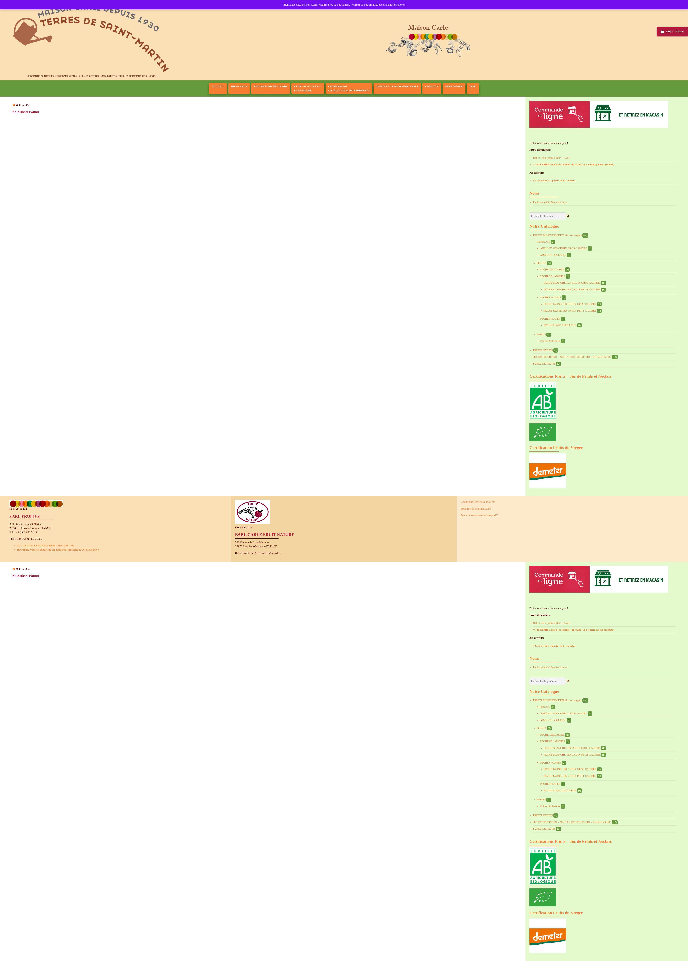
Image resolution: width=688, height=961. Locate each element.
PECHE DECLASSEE (552, 269)
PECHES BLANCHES (552, 276)
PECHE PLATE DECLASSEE (560, 325)
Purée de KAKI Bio (544, 202)
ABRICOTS (543, 241)
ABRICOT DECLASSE (553, 255)
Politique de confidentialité (476, 508)
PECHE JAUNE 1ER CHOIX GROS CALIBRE (570, 304)
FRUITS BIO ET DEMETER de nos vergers (557, 235)
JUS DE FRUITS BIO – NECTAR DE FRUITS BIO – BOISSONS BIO (572, 356)
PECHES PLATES (550, 318)
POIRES (541, 334)
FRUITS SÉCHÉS (543, 350)
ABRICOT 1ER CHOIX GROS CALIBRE (563, 248)
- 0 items (675, 31)
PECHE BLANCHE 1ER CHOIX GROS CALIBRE (572, 282)
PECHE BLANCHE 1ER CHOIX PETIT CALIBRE (572, 289)
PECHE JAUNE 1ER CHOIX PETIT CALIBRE (570, 310)
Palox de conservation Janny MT (479, 515)
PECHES (541, 263)
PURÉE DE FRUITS (544, 363)
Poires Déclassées (550, 341)
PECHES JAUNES (550, 297)
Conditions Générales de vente (478, 501)
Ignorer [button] (400, 4)
